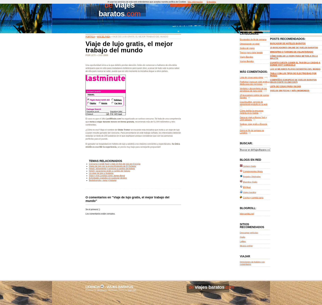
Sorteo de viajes (247, 48)
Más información (195, 2)
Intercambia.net (247, 214)
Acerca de (220, 2)
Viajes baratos (249, 192)
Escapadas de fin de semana (253, 39)
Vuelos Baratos (247, 61)
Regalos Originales (252, 177)
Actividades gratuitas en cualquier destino (108, 178)
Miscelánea (103, 37)
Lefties (243, 241)
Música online (246, 246)
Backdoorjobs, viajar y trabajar (103, 180)
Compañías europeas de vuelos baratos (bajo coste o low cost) (293, 81)
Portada (180, 2)
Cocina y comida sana (253, 198)
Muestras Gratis (250, 182)
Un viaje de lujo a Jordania (101, 173)
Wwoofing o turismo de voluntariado (291, 52)
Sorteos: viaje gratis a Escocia (253, 124)
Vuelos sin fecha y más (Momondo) (289, 91)
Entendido (211, 2)
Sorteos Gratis (249, 166)
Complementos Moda (253, 171)
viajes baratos (117, 9)
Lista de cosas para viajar (285, 86)
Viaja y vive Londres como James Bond (107, 176)
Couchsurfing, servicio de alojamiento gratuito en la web (253, 103)
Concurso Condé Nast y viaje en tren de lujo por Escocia (114, 164)
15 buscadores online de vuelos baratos (294, 48)
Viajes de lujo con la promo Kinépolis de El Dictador (112, 166)
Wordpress (102, 290)
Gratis (242, 237)
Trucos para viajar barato (251, 52)
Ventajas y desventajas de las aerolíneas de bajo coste (253, 89)
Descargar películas (249, 233)
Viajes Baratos (246, 57)
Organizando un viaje (249, 44)
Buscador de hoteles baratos (288, 43)
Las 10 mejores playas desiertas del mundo (295, 69)
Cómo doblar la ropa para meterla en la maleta (251, 112)
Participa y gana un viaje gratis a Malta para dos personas (255, 83)
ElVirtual (247, 187)
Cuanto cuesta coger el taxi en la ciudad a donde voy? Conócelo (295, 63)
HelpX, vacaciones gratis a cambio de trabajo (109, 171)
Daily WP (132, 290)
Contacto (201, 2)
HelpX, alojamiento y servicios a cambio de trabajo (112, 168)
